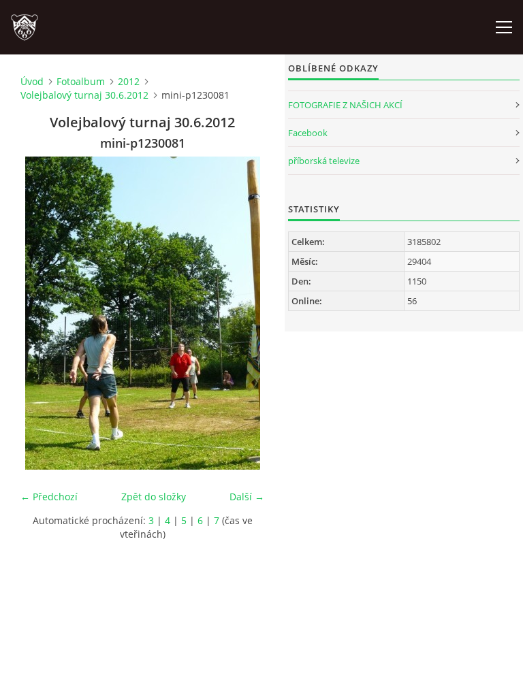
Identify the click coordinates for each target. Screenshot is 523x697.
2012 (129, 81)
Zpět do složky (153, 496)
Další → (246, 496)
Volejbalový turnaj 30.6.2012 (84, 94)
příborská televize (324, 161)
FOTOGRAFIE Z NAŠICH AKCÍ (345, 105)
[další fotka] (242, 313)
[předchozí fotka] (42, 313)
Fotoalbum (81, 81)
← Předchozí (49, 496)
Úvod (32, 81)
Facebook (308, 133)
